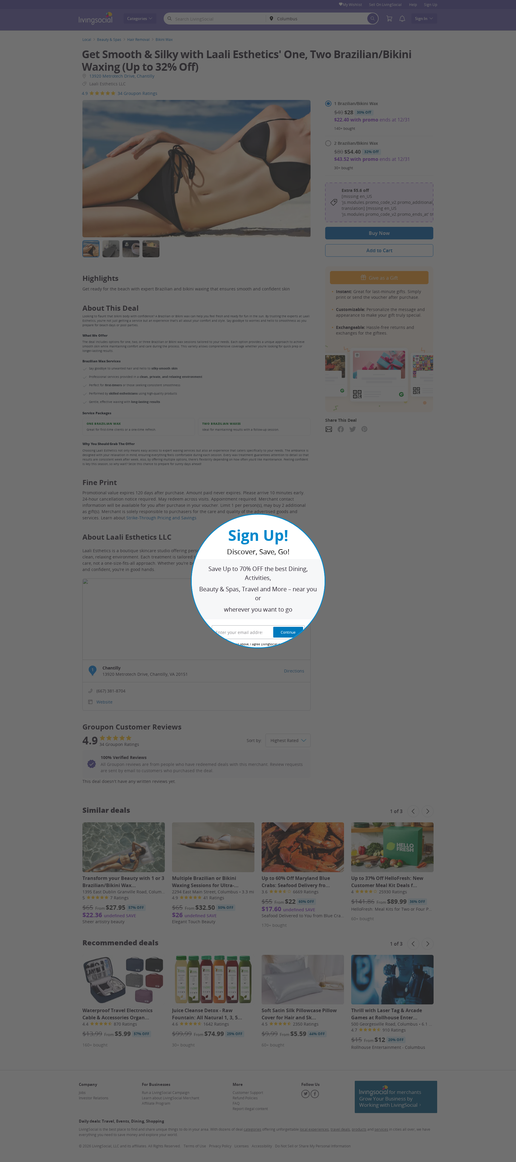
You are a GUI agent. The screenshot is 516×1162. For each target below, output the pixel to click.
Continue (288, 632)
